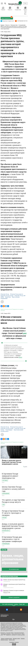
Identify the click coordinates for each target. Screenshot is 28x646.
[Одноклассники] (4, 306)
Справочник (18, 9)
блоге (20, 357)
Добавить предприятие (14, 597)
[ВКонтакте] (1, 306)
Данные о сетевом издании (6, 638)
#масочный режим (18, 430)
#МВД (2, 297)
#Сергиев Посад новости (16, 294)
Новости (10, 9)
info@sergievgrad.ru (5, 615)
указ (24, 333)
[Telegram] (6, 306)
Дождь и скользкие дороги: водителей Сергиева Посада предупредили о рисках (13, 526)
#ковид (2, 430)
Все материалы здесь (14, 569)
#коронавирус (9, 430)
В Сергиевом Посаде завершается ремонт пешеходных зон (10, 476)
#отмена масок (4, 431)
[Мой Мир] (8, 306)
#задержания (4, 298)
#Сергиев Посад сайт (20, 295)
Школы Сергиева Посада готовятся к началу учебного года (13, 489)
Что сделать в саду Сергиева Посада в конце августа (13, 501)
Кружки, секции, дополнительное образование (13, 559)
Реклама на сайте (16, 638)
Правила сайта (12, 639)
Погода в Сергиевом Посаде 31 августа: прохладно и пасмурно (13, 513)
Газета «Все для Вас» (25, 12)
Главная (3, 9)
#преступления (16, 297)
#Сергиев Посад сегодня (7, 295)
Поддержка (11, 642)
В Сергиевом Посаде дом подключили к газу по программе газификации (12, 539)
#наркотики (8, 297)
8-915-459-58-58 (4, 616)
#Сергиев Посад (5, 294)
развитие (17, 642)
